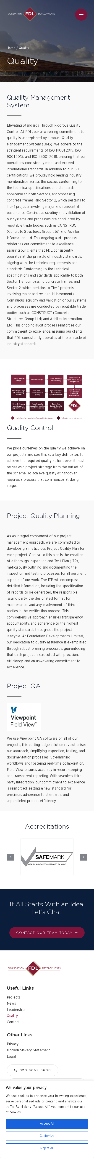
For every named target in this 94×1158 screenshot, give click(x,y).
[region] (47, 1119)
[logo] (31, 8)
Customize (47, 1136)
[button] (10, 857)
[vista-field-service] (34, 962)
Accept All (47, 1123)
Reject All (47, 1148)
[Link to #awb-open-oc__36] (81, 15)
